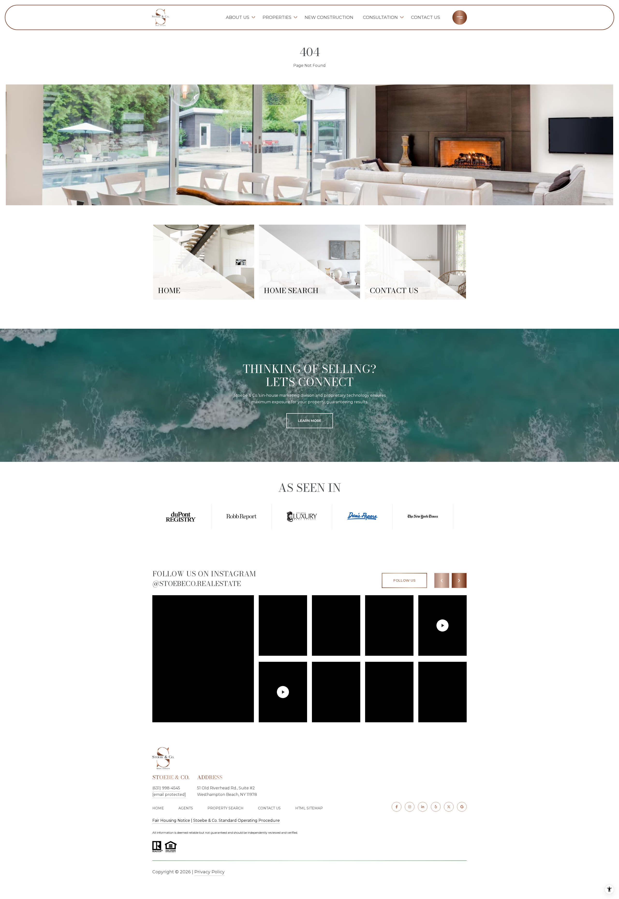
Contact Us (425, 17)
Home (158, 808)
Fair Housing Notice (171, 820)
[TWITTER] (449, 807)
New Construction (329, 17)
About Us (237, 17)
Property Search (225, 808)
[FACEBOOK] (396, 807)
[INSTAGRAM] (409, 807)
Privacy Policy (209, 872)
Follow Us (404, 580)
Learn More (309, 421)
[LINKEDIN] (422, 807)
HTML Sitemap (309, 808)
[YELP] (436, 807)
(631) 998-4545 (166, 788)
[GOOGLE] (462, 807)
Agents (185, 808)
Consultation (380, 17)
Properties (277, 17)
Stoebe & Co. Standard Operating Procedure (236, 820)
